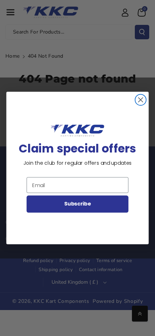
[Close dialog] (140, 100)
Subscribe (77, 204)
